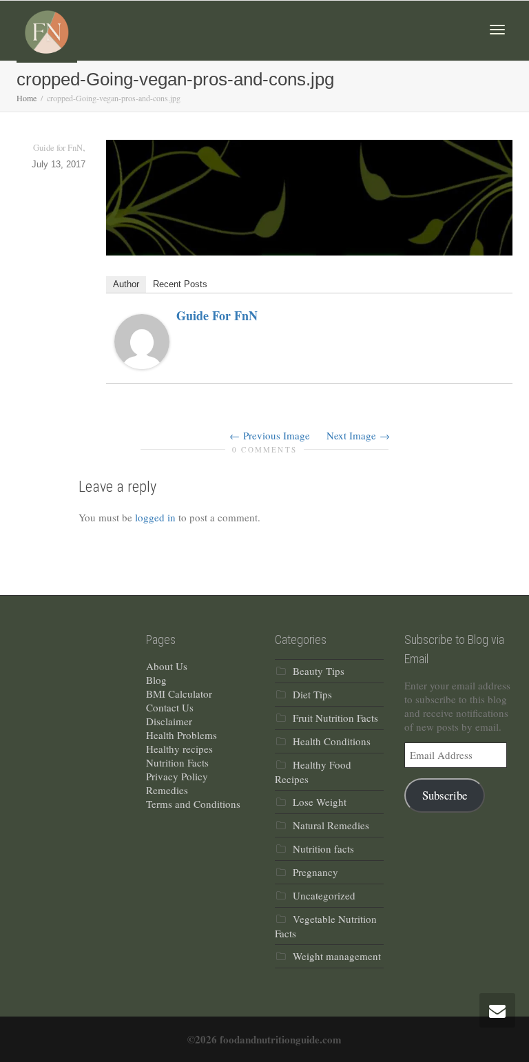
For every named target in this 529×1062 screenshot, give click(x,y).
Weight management (337, 956)
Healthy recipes (179, 749)
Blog (156, 680)
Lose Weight (319, 802)
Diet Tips (312, 694)
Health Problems (181, 735)
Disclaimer (169, 721)
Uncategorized (324, 895)
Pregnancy (315, 872)
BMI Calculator (179, 693)
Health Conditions (332, 741)
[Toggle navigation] (497, 29)
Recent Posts (180, 284)
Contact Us (170, 707)
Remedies (167, 790)
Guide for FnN (217, 315)
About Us (166, 666)
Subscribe (444, 795)
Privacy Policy (177, 776)
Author (126, 284)
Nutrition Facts (177, 762)
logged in (155, 517)
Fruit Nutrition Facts (335, 718)
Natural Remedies (331, 825)
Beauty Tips (318, 671)
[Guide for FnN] (141, 340)
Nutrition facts (323, 848)
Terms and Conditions (193, 804)
